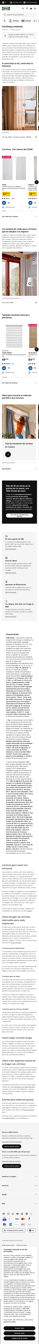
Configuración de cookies (20, 1338)
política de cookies (10, 1322)
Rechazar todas (19, 1333)
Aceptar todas (19, 1328)
